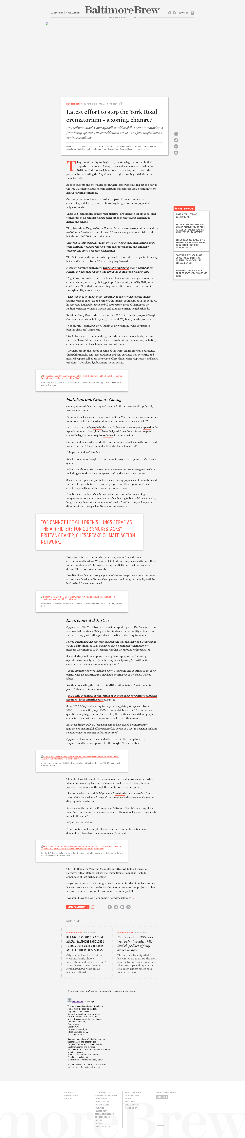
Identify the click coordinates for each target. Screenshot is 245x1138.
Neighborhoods (74, 104)
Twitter (174, 12)
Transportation (102, 1126)
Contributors (132, 1095)
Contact (129, 1099)
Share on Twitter (116, 909)
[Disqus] (112, 1032)
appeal (147, 427)
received (120, 793)
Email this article (122, 909)
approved (77, 421)
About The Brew (133, 1092)
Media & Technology (104, 1114)
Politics (98, 1120)
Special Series (71, 1095)
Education (99, 1108)
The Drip (68, 1099)
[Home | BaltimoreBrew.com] (122, 10)
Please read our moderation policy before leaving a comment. (101, 991)
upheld (97, 427)
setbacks (108, 435)
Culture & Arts (101, 1105)
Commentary (100, 1099)
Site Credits (161, 1126)
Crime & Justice (101, 1102)
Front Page (69, 1092)
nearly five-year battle (116, 267)
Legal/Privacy (132, 1105)
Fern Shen (92, 104)
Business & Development (106, 1095)
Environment (100, 1111)
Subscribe (162, 1097)
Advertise (130, 1102)
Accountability (102, 1092)
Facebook (169, 12)
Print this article (128, 909)
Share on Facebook (109, 909)
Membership (131, 1108)
